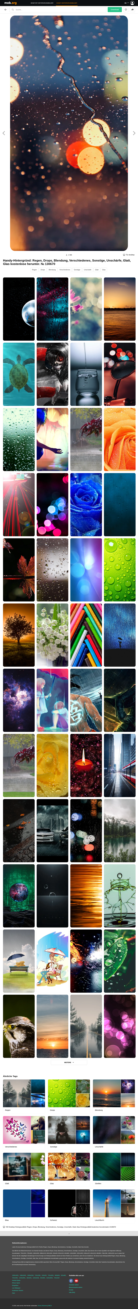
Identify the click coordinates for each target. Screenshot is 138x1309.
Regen (34, 270)
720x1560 (15, 1278)
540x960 (42, 1278)
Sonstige (77, 270)
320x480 (63, 1275)
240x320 (44, 1275)
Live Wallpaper (16, 1288)
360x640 (29, 1278)
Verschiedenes (64, 270)
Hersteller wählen (74, 1285)
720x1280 (37, 1275)
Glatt (96, 270)
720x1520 (57, 1278)
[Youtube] (76, 1282)
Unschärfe (87, 270)
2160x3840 (49, 1278)
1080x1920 (15, 1275)
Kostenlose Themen (17, 1290)
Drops (43, 270)
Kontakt (71, 1290)
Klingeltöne (15, 1285)
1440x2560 (22, 1278)
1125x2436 (36, 1278)
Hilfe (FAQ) (72, 1292)
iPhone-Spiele (16, 1283)
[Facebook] (71, 1282)
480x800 (57, 1275)
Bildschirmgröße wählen (75, 1287)
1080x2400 (23, 1275)
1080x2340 (30, 1275)
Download (115, 10)
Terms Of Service (42, 1305)
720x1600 (50, 1275)
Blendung (52, 270)
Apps (13, 1293)
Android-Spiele (16, 1280)
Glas (103, 270)
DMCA (50, 1305)
